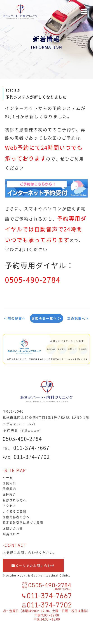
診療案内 (9, 488)
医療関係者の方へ (16, 517)
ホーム (8, 477)
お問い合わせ (13, 528)
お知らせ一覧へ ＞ (47, 318)
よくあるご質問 (14, 511)
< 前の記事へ (15, 318)
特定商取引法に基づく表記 (23, 522)
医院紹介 (9, 483)
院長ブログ (11, 534)
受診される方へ (14, 500)
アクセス (9, 505)
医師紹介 (9, 494)
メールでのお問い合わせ (35, 565)
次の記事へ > (78, 318)
